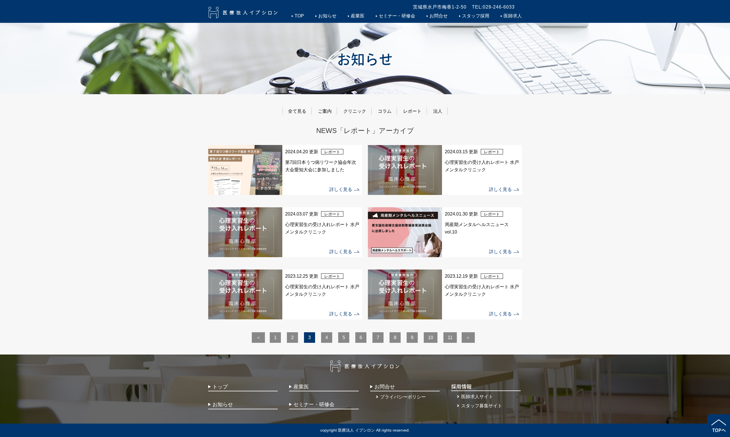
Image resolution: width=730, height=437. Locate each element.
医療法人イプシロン (243, 13)
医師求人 (513, 15)
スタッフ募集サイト (481, 405)
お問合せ (438, 15)
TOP (299, 15)
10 (430, 337)
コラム (385, 111)
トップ (220, 387)
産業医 (357, 15)
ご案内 (325, 111)
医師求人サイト (477, 396)
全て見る (297, 111)
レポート (412, 111)
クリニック (354, 111)
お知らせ (327, 15)
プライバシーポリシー (403, 396)
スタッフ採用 (475, 15)
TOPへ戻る (718, 425)
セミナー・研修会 (397, 15)
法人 (437, 111)
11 (450, 337)
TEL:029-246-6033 (493, 7)
